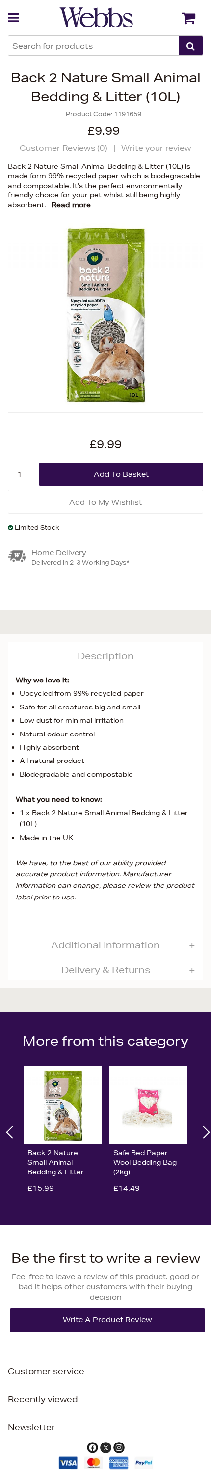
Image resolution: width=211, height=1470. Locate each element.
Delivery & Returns (105, 969)
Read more (71, 204)
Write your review (156, 148)
